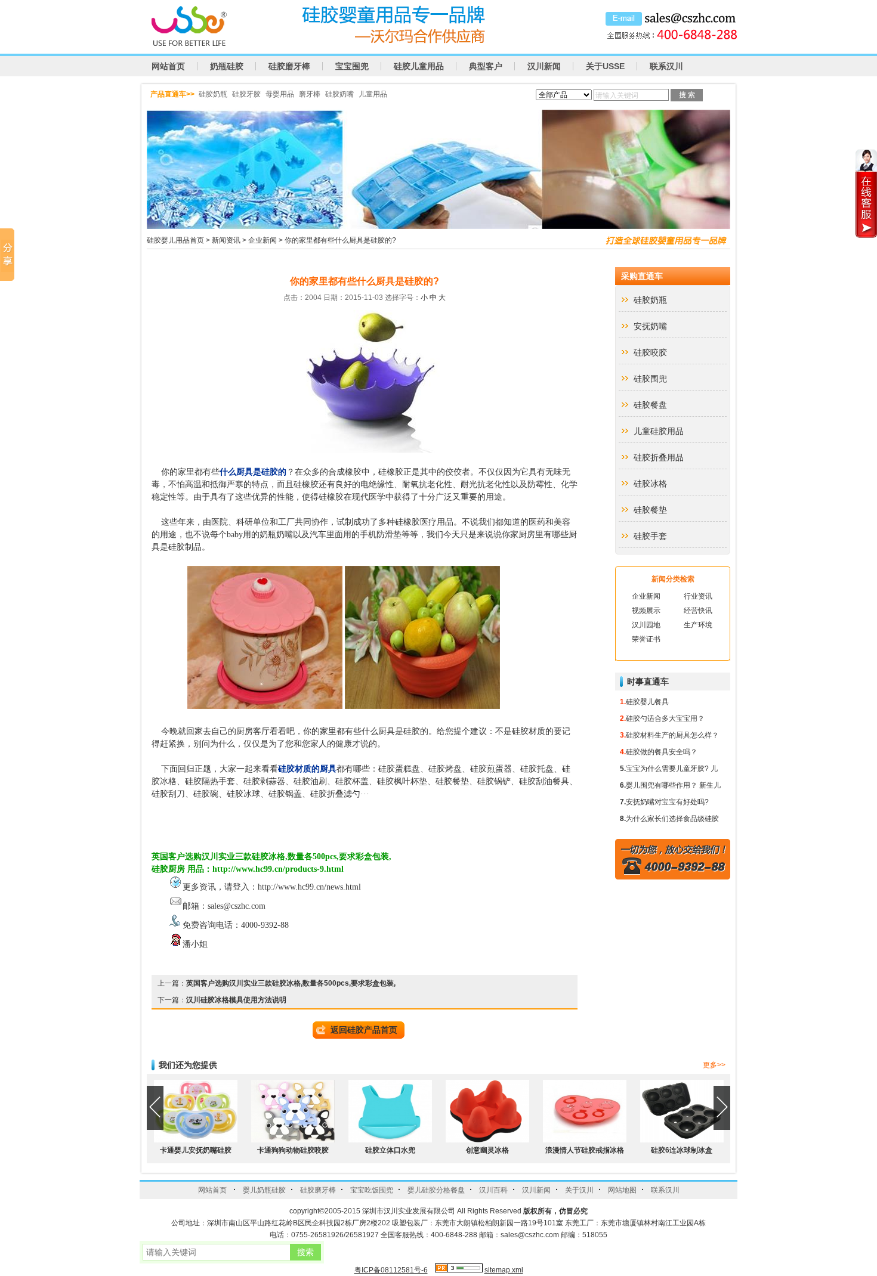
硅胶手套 (650, 536)
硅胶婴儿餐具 (647, 702)
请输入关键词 (616, 95)
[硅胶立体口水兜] (390, 1140)
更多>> (714, 1065)
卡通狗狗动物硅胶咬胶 (293, 1150)
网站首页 (168, 66)
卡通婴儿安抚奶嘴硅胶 (195, 1150)
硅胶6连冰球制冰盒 (681, 1150)
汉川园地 (646, 625)
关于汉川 (579, 1190)
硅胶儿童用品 (419, 66)
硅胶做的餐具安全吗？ (661, 752)
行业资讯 (698, 596)
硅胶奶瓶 (213, 94)
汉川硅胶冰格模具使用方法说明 (236, 1000)
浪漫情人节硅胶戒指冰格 (584, 1150)
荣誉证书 (646, 639)
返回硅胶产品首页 (364, 1030)
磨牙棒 (309, 94)
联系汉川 (666, 66)
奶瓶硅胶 (226, 66)
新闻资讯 (226, 240)
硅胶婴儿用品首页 (175, 240)
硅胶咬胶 (650, 352)
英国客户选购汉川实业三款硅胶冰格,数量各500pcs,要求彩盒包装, (291, 983)
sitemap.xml (503, 1270)
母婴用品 (279, 94)
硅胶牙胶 (246, 94)
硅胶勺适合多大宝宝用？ (665, 718)
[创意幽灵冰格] (487, 1140)
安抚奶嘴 (650, 326)
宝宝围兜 (352, 66)
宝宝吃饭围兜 (371, 1190)
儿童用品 (373, 94)
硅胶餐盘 (650, 405)
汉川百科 (493, 1190)
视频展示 (646, 610)
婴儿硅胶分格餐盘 (436, 1190)
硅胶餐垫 (650, 510)
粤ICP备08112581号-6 (391, 1270)
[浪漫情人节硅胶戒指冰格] (584, 1140)
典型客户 (485, 66)
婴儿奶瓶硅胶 (264, 1190)
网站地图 (622, 1190)
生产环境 (698, 625)
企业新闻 (262, 240)
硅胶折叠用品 (659, 457)
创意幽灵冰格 (487, 1150)
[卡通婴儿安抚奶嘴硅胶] (195, 1140)
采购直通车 (642, 276)
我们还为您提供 (188, 1065)
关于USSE (605, 66)
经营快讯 (698, 610)
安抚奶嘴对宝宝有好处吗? (667, 802)
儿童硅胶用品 (659, 431)
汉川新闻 (544, 66)
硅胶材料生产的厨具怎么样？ (672, 735)
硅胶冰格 (650, 483)
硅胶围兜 (650, 378)
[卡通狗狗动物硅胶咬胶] (293, 1140)
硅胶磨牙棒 (289, 66)
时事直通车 (648, 681)
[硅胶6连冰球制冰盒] (682, 1140)
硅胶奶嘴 (339, 94)
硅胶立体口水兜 (390, 1150)
